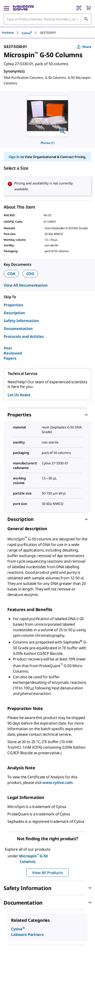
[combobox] (47, 19)
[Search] (86, 19)
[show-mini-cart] (88, 8)
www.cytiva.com (57, 782)
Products (8, 33)
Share (86, 46)
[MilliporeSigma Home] (23, 8)
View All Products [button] (47, 872)
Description (14, 312)
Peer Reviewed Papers (13, 353)
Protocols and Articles (24, 336)
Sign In (14, 157)
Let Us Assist (19, 395)
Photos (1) (47, 143)
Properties (13, 304)
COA (11, 273)
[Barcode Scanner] (79, 8)
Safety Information (21, 320)
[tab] (12, 32)
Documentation (18, 328)
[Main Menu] (6, 8)
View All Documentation (25, 285)
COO (30, 273)
